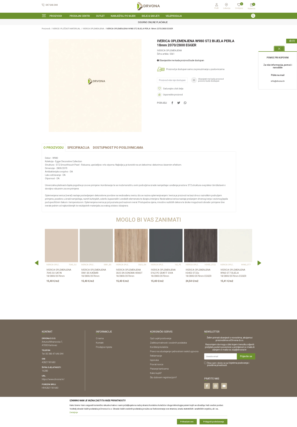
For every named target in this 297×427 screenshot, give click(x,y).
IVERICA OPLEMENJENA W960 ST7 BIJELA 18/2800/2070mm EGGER (233, 272)
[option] (148, 22)
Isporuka (154, 360)
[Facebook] (172, 104)
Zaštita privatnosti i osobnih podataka (168, 343)
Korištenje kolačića (159, 347)
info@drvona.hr (278, 81)
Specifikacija (78, 147)
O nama (100, 338)
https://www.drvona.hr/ (53, 379)
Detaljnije (61, 298)
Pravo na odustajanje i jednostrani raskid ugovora (174, 351)
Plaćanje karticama (159, 369)
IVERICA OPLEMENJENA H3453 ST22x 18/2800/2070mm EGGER (198, 272)
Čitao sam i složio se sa (228, 364)
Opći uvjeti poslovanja (160, 338)
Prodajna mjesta (104, 347)
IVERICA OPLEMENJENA (93, 28)
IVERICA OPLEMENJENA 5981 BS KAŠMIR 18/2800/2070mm (93, 272)
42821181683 (48, 362)
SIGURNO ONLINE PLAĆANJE (148, 22)
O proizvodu (53, 147)
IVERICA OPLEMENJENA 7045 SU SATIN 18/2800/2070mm (58, 272)
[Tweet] (178, 104)
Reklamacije (156, 356)
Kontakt (99, 343)
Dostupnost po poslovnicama (118, 147)
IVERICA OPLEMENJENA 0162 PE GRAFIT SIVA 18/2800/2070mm (163, 272)
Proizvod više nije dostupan (172, 80)
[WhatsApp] (185, 104)
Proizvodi (46, 28)
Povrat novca (156, 364)
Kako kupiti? (156, 373)
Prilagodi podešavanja (213, 421)
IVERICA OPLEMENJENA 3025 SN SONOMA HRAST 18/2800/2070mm (129, 272)
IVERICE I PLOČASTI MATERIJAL (66, 28)
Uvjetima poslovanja (238, 363)
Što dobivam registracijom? (163, 377)
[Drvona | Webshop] (148, 6)
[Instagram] (215, 386)
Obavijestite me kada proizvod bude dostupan (181, 60)
